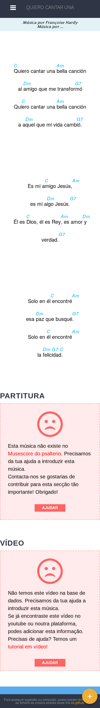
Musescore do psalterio (34, 453)
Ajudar (50, 507)
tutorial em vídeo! (28, 646)
